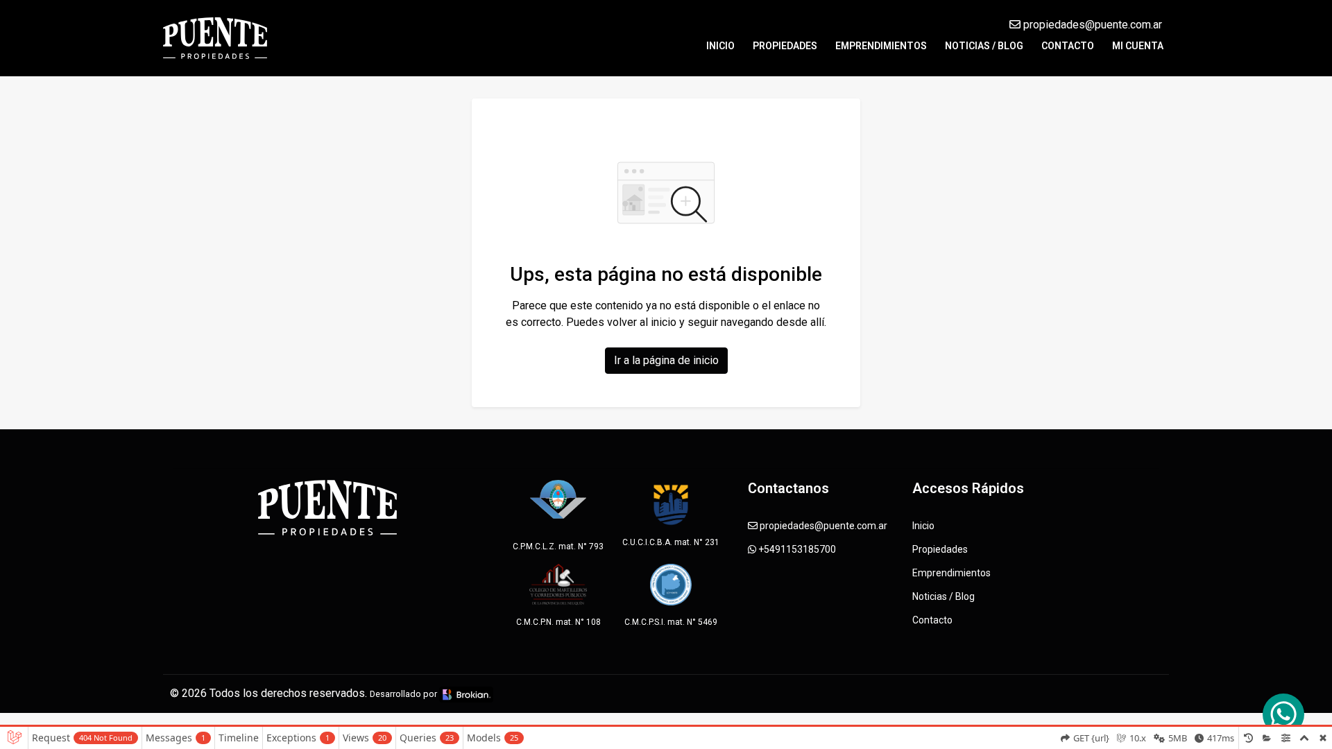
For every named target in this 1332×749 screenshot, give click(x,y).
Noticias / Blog (984, 45)
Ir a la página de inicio (666, 360)
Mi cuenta (1137, 45)
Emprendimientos (881, 45)
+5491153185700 (796, 549)
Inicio (720, 45)
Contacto (1067, 45)
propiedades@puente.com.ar (1091, 24)
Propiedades (785, 45)
